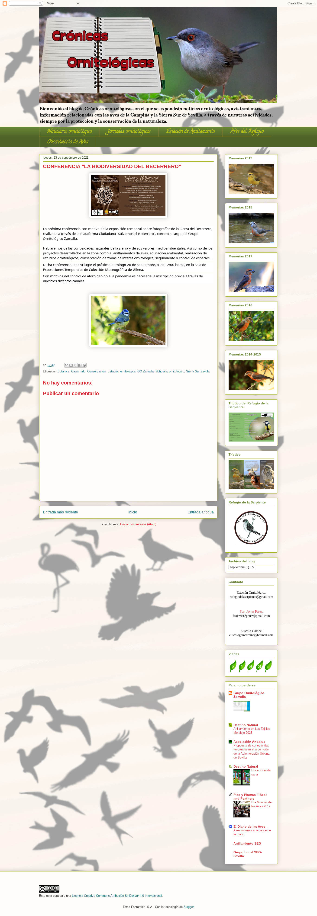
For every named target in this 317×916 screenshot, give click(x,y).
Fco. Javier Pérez (251, 611)
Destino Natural (245, 725)
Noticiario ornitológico (69, 132)
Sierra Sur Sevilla (198, 371)
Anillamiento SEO (247, 843)
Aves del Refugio (247, 132)
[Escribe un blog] (71, 365)
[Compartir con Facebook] (80, 365)
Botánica (63, 371)
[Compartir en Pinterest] (84, 365)
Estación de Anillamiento (190, 132)
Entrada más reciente (60, 512)
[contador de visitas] (251, 671)
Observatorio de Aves (67, 142)
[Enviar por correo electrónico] (66, 365)
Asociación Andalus (249, 741)
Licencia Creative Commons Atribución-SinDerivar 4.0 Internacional (117, 895)
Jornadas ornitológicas (129, 132)
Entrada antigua (201, 512)
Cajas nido (78, 371)
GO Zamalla (145, 371)
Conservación (96, 371)
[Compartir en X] (75, 365)
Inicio (132, 512)
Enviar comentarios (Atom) (138, 524)
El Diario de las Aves (249, 826)
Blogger (189, 907)
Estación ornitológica (121, 371)
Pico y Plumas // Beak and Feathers (250, 796)
